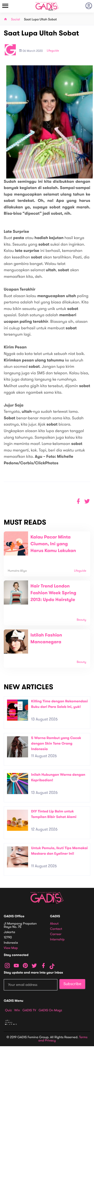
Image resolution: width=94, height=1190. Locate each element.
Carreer (56, 934)
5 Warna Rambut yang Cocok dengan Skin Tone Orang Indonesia (56, 743)
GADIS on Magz (50, 1010)
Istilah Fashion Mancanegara (46, 638)
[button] (87, 501)
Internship (57, 939)
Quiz (8, 1010)
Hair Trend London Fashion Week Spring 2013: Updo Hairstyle (53, 593)
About (54, 923)
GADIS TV (29, 1010)
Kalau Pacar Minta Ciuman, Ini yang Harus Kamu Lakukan (53, 544)
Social (15, 19)
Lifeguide (53, 51)
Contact (56, 929)
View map (11, 948)
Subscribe (72, 984)
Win (17, 1010)
